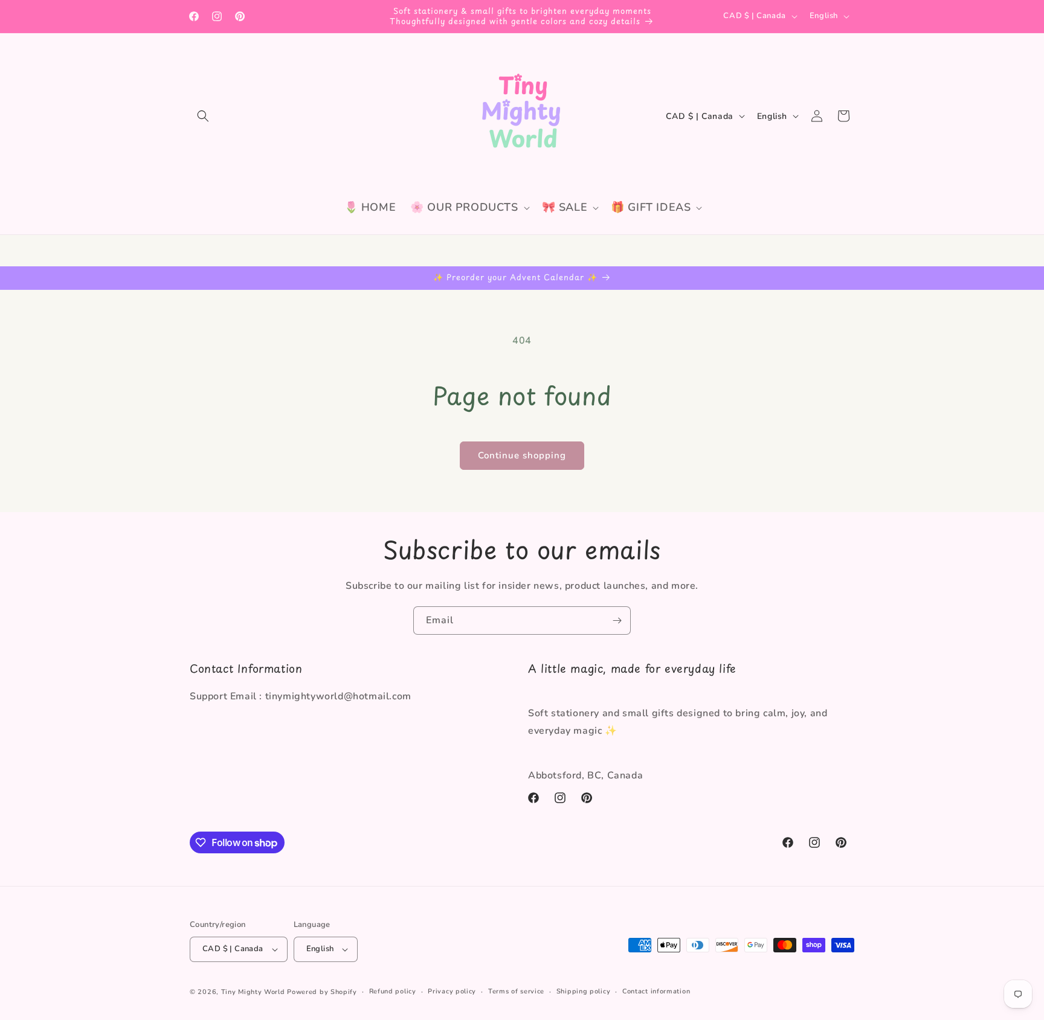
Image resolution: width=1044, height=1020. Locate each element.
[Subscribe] (617, 620)
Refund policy (392, 991)
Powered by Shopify (322, 991)
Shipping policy (583, 991)
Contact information (656, 991)
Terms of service (516, 991)
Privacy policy (452, 991)
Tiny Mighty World (253, 991)
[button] (203, 116)
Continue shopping (522, 455)
